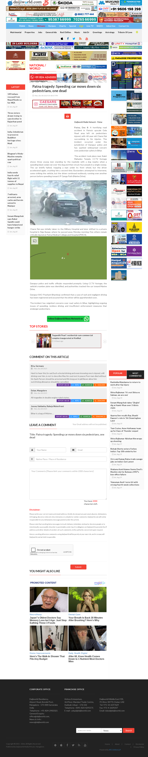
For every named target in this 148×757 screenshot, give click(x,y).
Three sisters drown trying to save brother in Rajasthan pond (15, 117)
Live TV (90, 26)
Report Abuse (63, 385)
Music (77, 32)
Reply (77, 385)
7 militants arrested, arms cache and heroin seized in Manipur (15, 200)
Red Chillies (65, 32)
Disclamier (140, 744)
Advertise (110, 26)
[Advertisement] (52, 139)
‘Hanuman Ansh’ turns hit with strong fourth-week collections (124, 483)
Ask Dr (86, 32)
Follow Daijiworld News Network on (66, 318)
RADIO (100, 26)
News (31, 26)
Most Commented (135, 374)
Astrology (109, 32)
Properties (30, 32)
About (117, 744)
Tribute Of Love (125, 32)
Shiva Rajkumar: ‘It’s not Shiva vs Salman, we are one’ (125, 393)
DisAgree (101, 385)
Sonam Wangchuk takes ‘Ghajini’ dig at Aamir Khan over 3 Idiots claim (125, 405)
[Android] (136, 32)
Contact (128, 744)
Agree (88, 385)
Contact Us (124, 26)
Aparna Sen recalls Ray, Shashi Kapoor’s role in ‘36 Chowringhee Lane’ (125, 418)
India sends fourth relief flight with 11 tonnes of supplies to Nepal (16, 178)
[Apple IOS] (61, 39)
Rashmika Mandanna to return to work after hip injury (125, 383)
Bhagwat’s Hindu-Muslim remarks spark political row (16, 157)
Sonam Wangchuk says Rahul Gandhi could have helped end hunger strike (16, 222)
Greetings (97, 32)
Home (107, 744)
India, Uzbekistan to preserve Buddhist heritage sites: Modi (15, 138)
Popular (117, 373)
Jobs (40, 32)
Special (72, 26)
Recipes (52, 26)
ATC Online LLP (115, 750)
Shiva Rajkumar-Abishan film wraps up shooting (126, 439)
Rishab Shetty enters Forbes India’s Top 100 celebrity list (123, 450)
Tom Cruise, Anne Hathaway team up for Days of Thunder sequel (125, 429)
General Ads (51, 32)
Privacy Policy (139, 747)
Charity (62, 26)
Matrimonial (15, 32)
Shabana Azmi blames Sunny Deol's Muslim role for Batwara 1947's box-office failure (126, 472)
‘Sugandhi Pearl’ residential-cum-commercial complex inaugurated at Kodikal (72, 336)
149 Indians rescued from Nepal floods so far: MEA (15, 98)
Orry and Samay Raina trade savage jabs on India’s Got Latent (126, 460)
